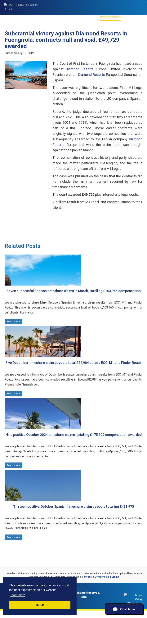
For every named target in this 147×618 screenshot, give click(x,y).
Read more (13, 321)
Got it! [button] (40, 605)
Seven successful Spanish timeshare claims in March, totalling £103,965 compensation (74, 291)
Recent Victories (110, 17)
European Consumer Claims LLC (65, 573)
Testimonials (90, 17)
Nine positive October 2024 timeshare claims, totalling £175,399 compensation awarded (74, 435)
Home (15, 17)
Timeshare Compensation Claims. (101, 576)
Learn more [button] (17, 595)
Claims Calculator (68, 17)
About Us (26, 17)
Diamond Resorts (80, 69)
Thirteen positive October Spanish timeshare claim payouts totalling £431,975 (73, 506)
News (125, 17)
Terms (83, 596)
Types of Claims (45, 17)
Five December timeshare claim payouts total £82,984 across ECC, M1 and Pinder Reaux (73, 363)
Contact (136, 17)
